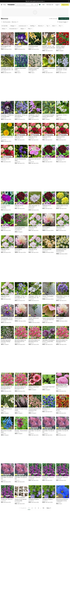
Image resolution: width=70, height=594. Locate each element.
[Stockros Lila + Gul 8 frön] (35, 469)
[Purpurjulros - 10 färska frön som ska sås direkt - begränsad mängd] (7, 107)
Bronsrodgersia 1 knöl (6, 46)
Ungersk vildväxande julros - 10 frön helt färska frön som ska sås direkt (48, 319)
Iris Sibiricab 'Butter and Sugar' (6, 409)
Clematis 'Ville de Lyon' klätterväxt (34, 319)
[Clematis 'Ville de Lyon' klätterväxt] (35, 310)
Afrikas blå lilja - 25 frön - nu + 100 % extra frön (62, 297)
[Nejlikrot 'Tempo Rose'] (35, 379)
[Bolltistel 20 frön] (48, 401)
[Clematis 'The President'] (48, 288)
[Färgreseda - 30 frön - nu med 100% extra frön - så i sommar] (7, 60)
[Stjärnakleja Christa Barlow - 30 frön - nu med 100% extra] (48, 332)
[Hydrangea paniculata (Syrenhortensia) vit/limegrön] (62, 241)
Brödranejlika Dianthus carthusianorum (20, 228)
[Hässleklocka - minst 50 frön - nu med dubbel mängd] (35, 107)
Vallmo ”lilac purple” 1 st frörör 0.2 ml (34, 206)
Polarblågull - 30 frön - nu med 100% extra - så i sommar (20, 297)
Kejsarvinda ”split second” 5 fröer (35, 159)
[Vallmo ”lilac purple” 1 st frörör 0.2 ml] (35, 198)
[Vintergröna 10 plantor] (35, 491)
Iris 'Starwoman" (18, 46)
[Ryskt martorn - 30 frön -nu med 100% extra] (21, 107)
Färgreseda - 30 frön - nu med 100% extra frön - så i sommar (7, 69)
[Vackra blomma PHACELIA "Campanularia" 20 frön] (62, 491)
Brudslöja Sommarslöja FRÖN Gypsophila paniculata (34, 69)
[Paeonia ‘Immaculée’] (48, 241)
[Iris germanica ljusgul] (35, 38)
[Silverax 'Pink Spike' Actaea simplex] (21, 401)
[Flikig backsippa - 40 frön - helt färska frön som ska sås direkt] (7, 310)
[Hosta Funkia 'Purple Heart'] (48, 379)
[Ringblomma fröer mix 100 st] (7, 129)
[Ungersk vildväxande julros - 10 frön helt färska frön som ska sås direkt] (48, 310)
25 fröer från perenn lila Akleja (20, 159)
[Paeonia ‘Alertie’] (48, 219)
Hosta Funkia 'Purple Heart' (48, 386)
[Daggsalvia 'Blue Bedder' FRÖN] (21, 60)
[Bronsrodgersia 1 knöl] (7, 38)
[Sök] (32, 4)
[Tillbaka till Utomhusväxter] (1, 22)
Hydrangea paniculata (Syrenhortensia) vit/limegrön (61, 250)
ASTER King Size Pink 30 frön (61, 387)
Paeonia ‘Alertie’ (46, 227)
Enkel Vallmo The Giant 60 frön (34, 431)
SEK (43, 4)
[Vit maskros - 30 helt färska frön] (48, 60)
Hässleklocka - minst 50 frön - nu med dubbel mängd (34, 115)
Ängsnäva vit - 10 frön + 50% (61, 115)
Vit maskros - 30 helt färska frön (48, 69)
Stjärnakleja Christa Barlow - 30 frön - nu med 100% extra (48, 340)
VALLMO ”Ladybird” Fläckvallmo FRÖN (60, 47)
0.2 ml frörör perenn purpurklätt (5, 206)
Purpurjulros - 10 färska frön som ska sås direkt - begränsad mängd (7, 115)
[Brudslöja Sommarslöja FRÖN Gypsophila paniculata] (35, 60)
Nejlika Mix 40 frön (19, 136)
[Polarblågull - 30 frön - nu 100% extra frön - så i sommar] (35, 288)
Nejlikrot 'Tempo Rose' (34, 386)
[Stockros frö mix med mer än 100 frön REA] (21, 491)
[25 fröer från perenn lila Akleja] (21, 151)
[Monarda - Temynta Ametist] (21, 423)
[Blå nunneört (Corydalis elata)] (7, 423)
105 (43, 508)
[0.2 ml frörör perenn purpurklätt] (7, 198)
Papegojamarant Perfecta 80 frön (62, 409)
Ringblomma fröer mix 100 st (7, 137)
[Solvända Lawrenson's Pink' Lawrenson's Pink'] (35, 401)
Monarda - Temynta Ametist (21, 430)
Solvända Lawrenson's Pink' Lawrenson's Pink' (35, 409)
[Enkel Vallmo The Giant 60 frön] (35, 423)
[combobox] (25, 5)
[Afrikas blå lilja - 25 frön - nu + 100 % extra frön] (62, 288)
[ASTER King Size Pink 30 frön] (62, 379)
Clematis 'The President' (48, 296)
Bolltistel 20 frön (46, 408)
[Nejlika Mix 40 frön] (21, 129)
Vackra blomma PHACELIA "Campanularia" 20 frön (62, 500)
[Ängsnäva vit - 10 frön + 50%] (62, 107)
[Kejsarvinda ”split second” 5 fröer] (35, 151)
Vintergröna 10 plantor (34, 499)
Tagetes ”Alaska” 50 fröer (62, 205)
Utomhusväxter (7, 22)
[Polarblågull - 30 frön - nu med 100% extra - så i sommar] (21, 288)
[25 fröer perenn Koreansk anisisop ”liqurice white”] (48, 107)
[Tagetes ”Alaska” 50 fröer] (62, 198)
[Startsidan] (11, 4)
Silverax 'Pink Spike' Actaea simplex (21, 409)
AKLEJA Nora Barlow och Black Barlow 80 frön (20, 340)
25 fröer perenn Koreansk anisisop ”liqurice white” (48, 115)
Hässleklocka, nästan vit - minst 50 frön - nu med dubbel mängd (62, 69)
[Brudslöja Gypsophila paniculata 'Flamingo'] (7, 332)
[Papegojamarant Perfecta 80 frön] (62, 401)
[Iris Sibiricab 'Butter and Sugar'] (7, 401)
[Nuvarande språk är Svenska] (39, 4)
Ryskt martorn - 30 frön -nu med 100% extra (21, 115)
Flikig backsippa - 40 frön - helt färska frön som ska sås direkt (7, 319)
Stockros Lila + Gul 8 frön (34, 477)
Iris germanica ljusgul (33, 46)
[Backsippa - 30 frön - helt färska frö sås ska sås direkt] (48, 38)
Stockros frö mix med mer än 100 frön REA (21, 500)
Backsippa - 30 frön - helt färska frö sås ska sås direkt (48, 47)
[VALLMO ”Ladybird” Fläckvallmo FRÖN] (62, 38)
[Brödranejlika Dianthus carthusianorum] (21, 219)
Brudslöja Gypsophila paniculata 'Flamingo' (6, 340)
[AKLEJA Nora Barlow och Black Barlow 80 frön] (21, 332)
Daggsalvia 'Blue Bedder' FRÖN (20, 69)
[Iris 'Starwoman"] (21, 38)
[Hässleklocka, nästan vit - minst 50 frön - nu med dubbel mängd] (62, 60)
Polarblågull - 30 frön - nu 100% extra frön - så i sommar (34, 297)
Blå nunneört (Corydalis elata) (6, 431)
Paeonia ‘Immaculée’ (47, 249)
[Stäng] (69, 1)
